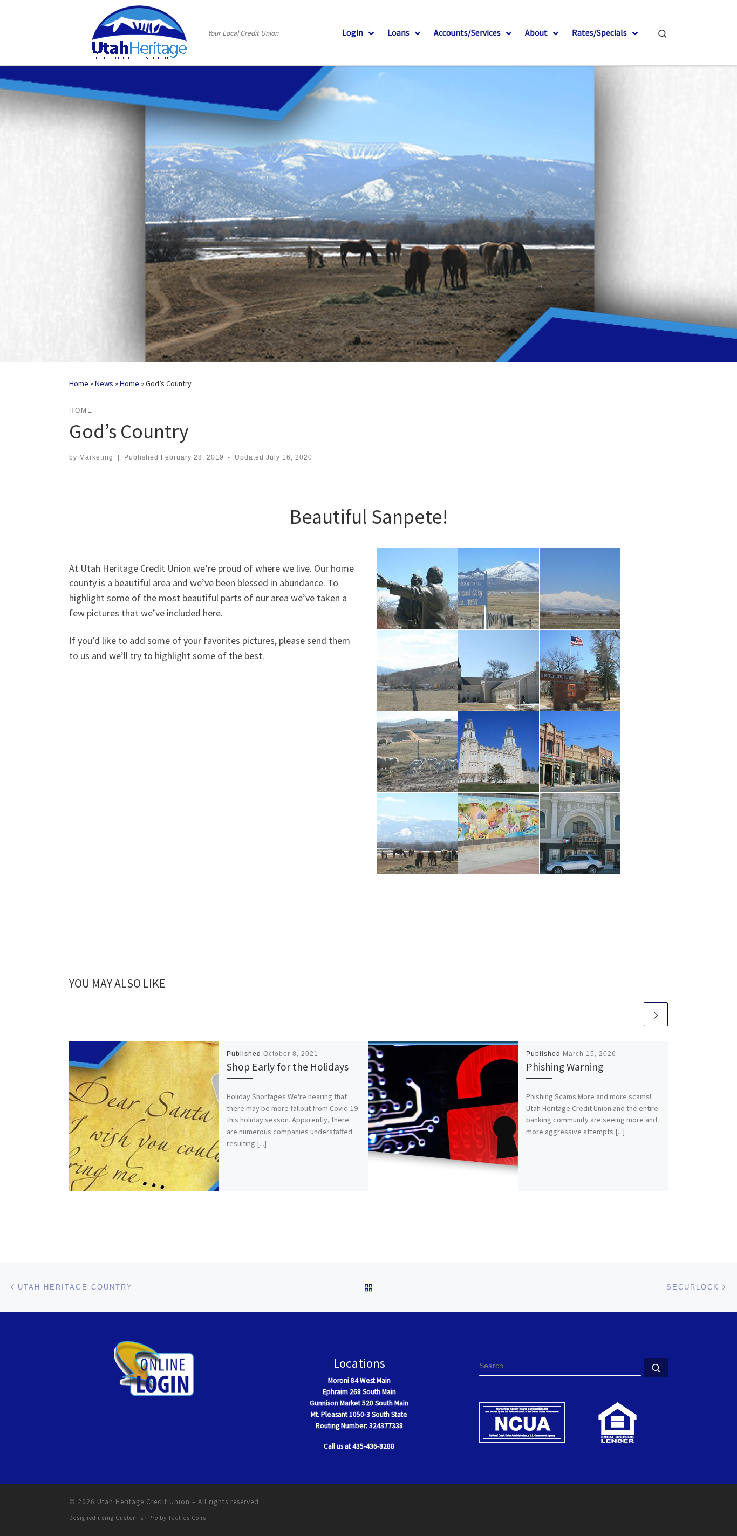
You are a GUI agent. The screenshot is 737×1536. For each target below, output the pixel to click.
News (104, 383)
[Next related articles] (656, 1014)
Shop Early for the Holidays (288, 1066)
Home (78, 383)
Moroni (338, 1380)
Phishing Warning (564, 1066)
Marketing (96, 457)
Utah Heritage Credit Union (143, 1501)
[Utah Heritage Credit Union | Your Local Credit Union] (136, 30)
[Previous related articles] (630, 1014)
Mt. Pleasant (329, 1414)
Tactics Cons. (188, 1517)
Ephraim (335, 1391)
